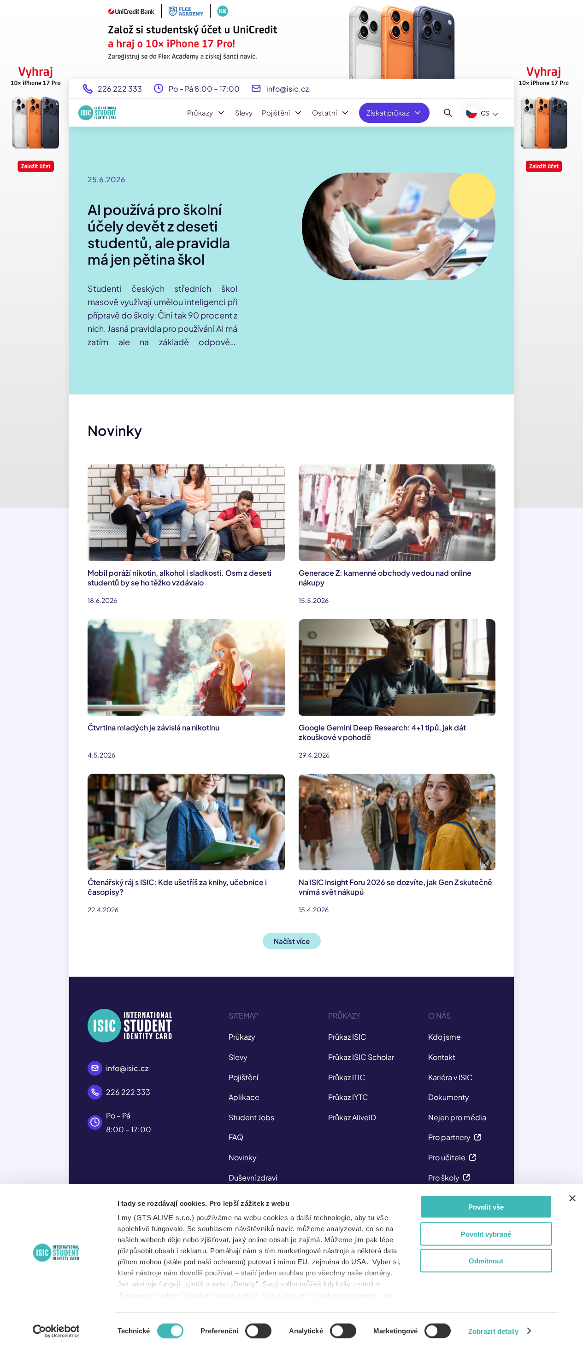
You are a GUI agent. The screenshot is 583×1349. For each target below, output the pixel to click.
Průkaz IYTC (348, 1097)
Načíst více (292, 941)
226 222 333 (120, 88)
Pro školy (443, 1177)
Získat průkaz (387, 112)
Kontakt (441, 1057)
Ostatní (324, 112)
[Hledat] (448, 112)
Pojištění (276, 112)
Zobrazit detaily (493, 1331)
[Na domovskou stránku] (97, 112)
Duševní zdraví (253, 1177)
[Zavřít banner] (572, 1198)
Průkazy (200, 112)
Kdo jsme (444, 1037)
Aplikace (244, 1097)
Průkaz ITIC (346, 1077)
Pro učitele (446, 1157)
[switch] (258, 1330)
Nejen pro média (457, 1117)
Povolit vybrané (486, 1234)
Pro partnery (449, 1137)
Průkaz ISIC (347, 1037)
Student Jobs (251, 1117)
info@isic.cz (287, 88)
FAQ (236, 1137)
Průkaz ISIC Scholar (361, 1057)
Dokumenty (448, 1097)
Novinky (243, 1157)
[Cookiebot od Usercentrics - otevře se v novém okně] (56, 1331)
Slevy (244, 112)
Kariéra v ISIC (450, 1077)
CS (485, 113)
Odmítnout (486, 1261)
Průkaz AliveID (352, 1117)
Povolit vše (486, 1207)
